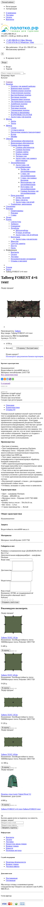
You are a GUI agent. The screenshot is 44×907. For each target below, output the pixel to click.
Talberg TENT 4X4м (9, 675)
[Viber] (10, 379)
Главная (9, 82)
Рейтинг (4, 597)
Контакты (10, 19)
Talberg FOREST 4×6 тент (11, 809)
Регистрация (11, 6)
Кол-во (9, 348)
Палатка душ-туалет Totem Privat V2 (16, 794)
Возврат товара (12, 846)
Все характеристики (9, 375)
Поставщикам (11, 878)
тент (39, 809)
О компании (11, 13)
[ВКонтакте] (2, 379)
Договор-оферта (12, 866)
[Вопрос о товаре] (2, 386)
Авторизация (11, 9)
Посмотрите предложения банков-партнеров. (25, 356)
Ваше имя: (5, 560)
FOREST (33, 809)
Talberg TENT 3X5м (9, 715)
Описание (10, 405)
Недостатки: (6, 581)
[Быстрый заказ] (11, 688)
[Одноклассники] (5, 379)
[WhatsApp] (13, 379)
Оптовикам (10, 880)
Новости (9, 848)
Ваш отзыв (5, 591)
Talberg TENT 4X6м (9, 754)
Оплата (9, 17)
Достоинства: (6, 570)
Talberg (26, 809)
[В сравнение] (6, 386)
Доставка (10, 15)
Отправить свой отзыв (10, 602)
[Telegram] (7, 379)
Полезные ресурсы (14, 850)
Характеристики (13, 407)
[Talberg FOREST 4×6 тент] (24, 327)
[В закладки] (4, 386)
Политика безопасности (16, 862)
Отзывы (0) (10, 410)
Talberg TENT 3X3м (9, 638)
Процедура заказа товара (16, 844)
